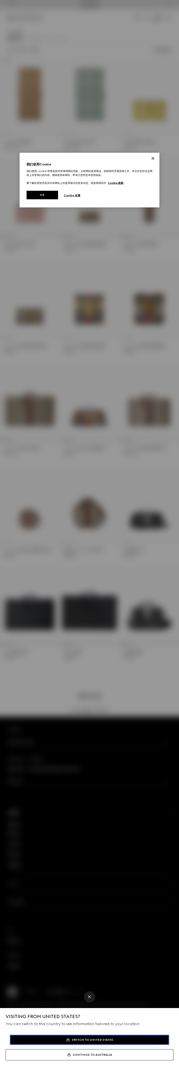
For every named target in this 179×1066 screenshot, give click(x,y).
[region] (89, 180)
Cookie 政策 (115, 183)
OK (42, 195)
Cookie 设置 (72, 195)
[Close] (89, 996)
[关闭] (153, 158)
